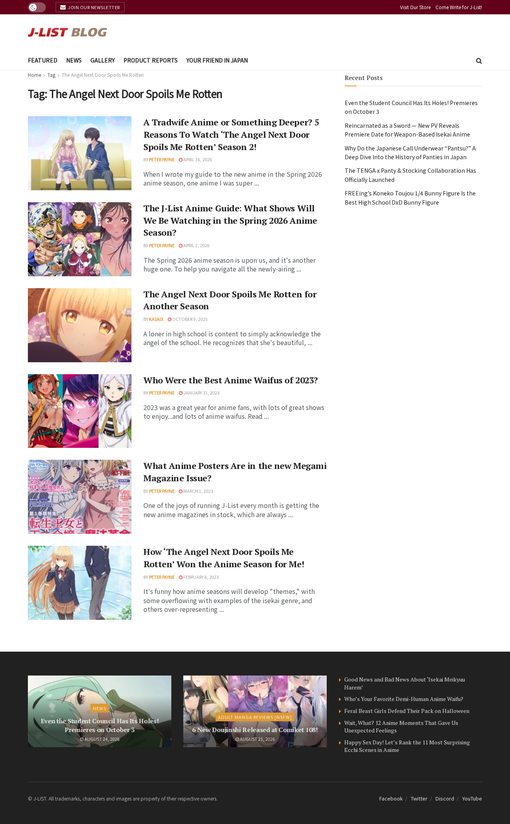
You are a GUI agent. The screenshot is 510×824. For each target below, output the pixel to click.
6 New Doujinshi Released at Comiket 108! (255, 729)
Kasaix (156, 319)
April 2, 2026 (196, 245)
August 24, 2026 (102, 739)
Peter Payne (162, 159)
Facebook (391, 798)
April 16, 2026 (197, 159)
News (74, 60)
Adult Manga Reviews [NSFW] (255, 717)
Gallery (102, 60)
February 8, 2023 (200, 577)
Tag (51, 74)
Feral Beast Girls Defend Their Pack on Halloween (406, 711)
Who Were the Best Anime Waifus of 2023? (230, 380)
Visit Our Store (415, 7)
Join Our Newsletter (93, 7)
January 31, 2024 (201, 392)
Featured (42, 60)
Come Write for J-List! (458, 7)
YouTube (472, 798)
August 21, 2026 (257, 739)
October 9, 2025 (189, 319)
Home (34, 74)
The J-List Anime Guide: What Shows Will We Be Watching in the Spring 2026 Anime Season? (230, 220)
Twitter (419, 798)
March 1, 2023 (197, 491)
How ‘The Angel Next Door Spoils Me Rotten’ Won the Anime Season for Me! (223, 558)
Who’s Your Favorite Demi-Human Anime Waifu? (403, 699)
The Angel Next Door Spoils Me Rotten (103, 74)
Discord (444, 798)
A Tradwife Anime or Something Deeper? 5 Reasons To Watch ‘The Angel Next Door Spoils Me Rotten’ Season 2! (231, 134)
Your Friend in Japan (217, 60)
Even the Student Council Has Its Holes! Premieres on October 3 (100, 725)
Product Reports (151, 60)
